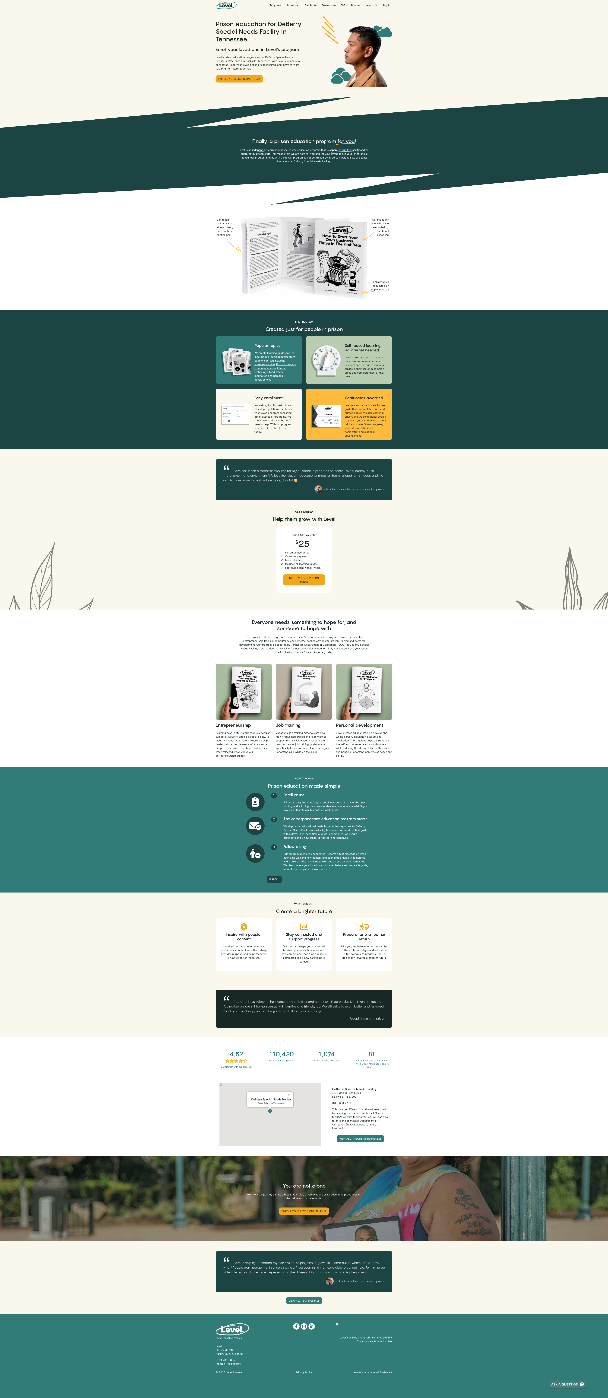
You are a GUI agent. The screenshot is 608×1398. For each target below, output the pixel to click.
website (347, 1116)
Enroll (274, 879)
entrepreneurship (264, 364)
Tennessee (278, 1103)
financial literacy (286, 364)
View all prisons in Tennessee (360, 1138)
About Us (371, 5)
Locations (292, 5)
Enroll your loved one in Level (304, 1211)
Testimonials (329, 5)
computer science (265, 368)
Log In (386, 5)
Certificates (311, 5)
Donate (355, 5)
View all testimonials (304, 1300)
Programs (275, 5)
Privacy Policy (304, 1372)
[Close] (289, 1093)
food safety (276, 372)
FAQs (344, 5)
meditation (260, 375)
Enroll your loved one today (239, 78)
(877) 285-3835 (225, 1360)
